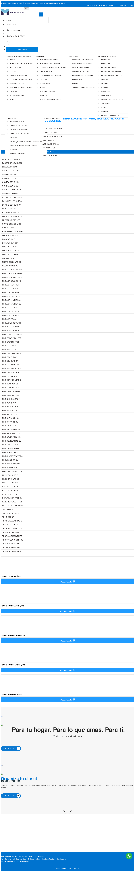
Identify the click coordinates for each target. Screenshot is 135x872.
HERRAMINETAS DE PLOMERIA (50, 75)
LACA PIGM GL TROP (10, 251)
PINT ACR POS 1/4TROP (12, 270)
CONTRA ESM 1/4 (9, 174)
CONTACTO (113, 5)
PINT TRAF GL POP (10, 445)
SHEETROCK (7, 509)
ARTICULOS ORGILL (51, 144)
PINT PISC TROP (9, 403)
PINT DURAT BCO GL (10, 330)
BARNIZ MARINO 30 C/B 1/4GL (13, 606)
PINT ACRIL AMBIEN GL (11, 304)
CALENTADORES (46, 71)
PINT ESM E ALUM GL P (11, 353)
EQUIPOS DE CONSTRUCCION (21, 79)
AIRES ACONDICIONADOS (81, 67)
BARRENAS (105, 79)
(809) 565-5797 (17, 36)
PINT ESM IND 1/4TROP (11, 365)
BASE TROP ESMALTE (11, 159)
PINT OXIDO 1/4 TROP (11, 391)
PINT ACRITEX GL (9, 319)
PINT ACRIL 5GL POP (10, 292)
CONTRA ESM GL (9, 178)
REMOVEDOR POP (9, 494)
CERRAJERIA (105, 91)
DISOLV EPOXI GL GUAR (12, 197)
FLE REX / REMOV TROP (12, 216)
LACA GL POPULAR (10, 235)
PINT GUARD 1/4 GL (10, 384)
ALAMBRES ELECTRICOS (80, 71)
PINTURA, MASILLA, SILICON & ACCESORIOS (26, 142)
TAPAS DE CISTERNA (47, 91)
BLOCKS (13, 71)
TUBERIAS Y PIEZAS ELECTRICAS (83, 87)
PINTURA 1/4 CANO (10, 452)
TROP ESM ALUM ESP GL (12, 525)
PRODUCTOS (11, 24)
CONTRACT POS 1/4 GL (11, 190)
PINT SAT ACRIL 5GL (10, 418)
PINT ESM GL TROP (10, 361)
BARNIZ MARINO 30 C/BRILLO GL (13, 635)
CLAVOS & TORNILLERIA (18, 75)
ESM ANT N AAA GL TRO (12, 201)
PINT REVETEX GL (9, 410)
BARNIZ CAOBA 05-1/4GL (11, 576)
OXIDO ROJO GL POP (10, 266)
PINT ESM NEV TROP (10, 372)
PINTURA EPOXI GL (10, 460)
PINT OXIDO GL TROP (11, 399)
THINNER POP (8, 517)
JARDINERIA (105, 103)
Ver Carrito (22, 49)
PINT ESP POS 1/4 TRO (11, 380)
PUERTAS (13, 150)
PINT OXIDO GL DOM (10, 395)
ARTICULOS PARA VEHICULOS (112, 75)
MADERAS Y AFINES (17, 83)
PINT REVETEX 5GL (10, 407)
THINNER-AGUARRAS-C (12, 521)
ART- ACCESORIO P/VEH (53, 136)
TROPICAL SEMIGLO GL (11, 551)
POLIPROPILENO (45, 83)
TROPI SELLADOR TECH (12, 528)
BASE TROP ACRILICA (52, 155)
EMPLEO (123, 5)
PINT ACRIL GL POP (10, 308)
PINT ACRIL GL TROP (10, 311)
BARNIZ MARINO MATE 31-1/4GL (13, 665)
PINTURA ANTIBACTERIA (12, 456)
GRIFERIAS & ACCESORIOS (19, 134)
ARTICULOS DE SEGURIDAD (111, 71)
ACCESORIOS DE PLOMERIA (50, 63)
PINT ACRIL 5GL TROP (11, 296)
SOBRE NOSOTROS (100, 5)
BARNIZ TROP (48, 152)
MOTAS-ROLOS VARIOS (11, 262)
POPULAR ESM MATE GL (12, 471)
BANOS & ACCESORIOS (18, 126)
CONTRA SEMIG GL (10, 186)
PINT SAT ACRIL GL (10, 422)
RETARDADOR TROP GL (12, 498)
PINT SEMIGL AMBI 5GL (11, 437)
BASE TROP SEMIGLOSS (12, 163)
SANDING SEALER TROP (12, 502)
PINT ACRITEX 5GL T (10, 315)
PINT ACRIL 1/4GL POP (11, 289)
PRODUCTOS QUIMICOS (110, 115)
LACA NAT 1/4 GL (9, 239)
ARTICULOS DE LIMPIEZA (110, 67)
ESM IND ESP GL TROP (11, 205)
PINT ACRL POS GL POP (12, 323)
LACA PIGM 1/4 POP (10, 247)
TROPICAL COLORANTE (12, 532)
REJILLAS (43, 87)
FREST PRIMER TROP (11, 220)
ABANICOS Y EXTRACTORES (82, 59)
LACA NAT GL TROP (10, 243)
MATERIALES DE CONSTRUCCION (19, 56)
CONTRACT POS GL (10, 193)
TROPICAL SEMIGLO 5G (11, 547)
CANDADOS (105, 87)
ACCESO (131, 5)
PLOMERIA (40, 56)
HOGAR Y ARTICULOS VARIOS (112, 99)
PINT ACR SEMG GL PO (11, 281)
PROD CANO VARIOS (10, 479)
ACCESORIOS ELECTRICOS (82, 63)
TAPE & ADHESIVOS (10, 513)
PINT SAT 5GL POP (9, 414)
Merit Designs (74, 868)
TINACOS (43, 95)
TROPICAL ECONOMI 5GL (12, 540)
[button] (8, 44)
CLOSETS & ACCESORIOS (19, 130)
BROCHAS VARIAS (9, 167)
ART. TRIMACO (48, 140)
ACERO (12, 59)
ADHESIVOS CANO (50, 133)
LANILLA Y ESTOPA (10, 254)
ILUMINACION (77, 79)
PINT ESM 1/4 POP (9, 346)
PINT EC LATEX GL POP (11, 338)
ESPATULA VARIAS (10, 209)
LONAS (103, 107)
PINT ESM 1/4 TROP (10, 350)
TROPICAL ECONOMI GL (12, 544)
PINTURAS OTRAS (9, 468)
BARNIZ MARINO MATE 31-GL (12, 694)
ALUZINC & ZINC (16, 67)
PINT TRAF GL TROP (10, 448)
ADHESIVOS (105, 63)
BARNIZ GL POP (49, 148)
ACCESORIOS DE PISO (18, 122)
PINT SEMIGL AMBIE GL (11, 441)
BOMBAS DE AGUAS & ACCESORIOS (53, 67)
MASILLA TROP (8, 258)
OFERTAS (13, 91)
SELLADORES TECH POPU (13, 506)
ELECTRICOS (73, 56)
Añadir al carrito (66, 582)
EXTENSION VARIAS (10, 212)
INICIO (89, 5)
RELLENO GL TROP (10, 490)
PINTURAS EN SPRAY (11, 464)
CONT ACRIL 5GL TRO (11, 171)
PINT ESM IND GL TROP (11, 369)
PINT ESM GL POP (9, 357)
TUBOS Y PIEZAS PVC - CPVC (51, 99)
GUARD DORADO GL (10, 228)
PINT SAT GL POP (9, 426)
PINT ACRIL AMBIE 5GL (11, 300)
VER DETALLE (9, 748)
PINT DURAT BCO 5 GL (11, 327)
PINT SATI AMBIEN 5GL (11, 429)
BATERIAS (104, 83)
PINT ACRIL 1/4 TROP (10, 285)
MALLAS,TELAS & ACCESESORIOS (22, 87)
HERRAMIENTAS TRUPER (12, 232)
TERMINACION (12, 118)
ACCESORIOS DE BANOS (49, 59)
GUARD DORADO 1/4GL (11, 224)
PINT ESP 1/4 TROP (10, 376)
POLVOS (13, 99)
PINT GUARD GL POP (10, 388)
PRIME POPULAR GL (10, 475)
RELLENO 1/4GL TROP (11, 487)
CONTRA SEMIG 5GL (10, 182)
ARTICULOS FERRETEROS (107, 56)
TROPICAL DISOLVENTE (12, 536)
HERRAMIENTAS (106, 95)
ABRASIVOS (105, 59)
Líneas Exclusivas (14, 30)
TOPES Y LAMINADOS (17, 154)
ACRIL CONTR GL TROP (52, 129)
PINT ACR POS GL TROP (12, 273)
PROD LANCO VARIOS (11, 483)
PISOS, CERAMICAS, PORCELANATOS (23, 146)
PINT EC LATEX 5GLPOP (12, 334)
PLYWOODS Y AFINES (17, 95)
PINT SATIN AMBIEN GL (11, 433)
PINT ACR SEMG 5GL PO (12, 277)
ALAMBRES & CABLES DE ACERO (21, 63)
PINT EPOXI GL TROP (10, 342)
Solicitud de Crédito (52, 118)
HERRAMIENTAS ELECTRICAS (82, 75)
